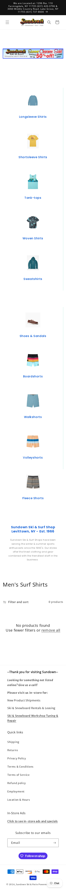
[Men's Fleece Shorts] (33, 482)
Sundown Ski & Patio (27, 884)
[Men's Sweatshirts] (33, 262)
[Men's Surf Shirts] (33, 141)
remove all (50, 630)
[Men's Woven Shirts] (33, 222)
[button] (7, 22)
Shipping (13, 742)
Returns (12, 750)
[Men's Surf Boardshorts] (33, 400)
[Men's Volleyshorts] (33, 441)
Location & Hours (18, 799)
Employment (16, 791)
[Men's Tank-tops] (33, 181)
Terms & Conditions (20, 766)
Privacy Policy (16, 758)
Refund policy (16, 783)
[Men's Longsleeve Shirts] (32, 100)
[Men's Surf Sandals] (32, 319)
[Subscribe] (54, 843)
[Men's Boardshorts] (33, 360)
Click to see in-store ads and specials (32, 821)
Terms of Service (18, 775)
